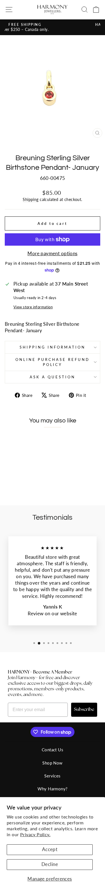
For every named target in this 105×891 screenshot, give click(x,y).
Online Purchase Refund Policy (52, 362)
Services (52, 775)
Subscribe (84, 709)
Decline (49, 864)
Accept (49, 849)
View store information (33, 307)
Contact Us (52, 749)
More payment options (52, 253)
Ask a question (52, 377)
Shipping (30, 199)
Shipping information (52, 347)
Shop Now (52, 762)
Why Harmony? (53, 788)
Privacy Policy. (35, 834)
